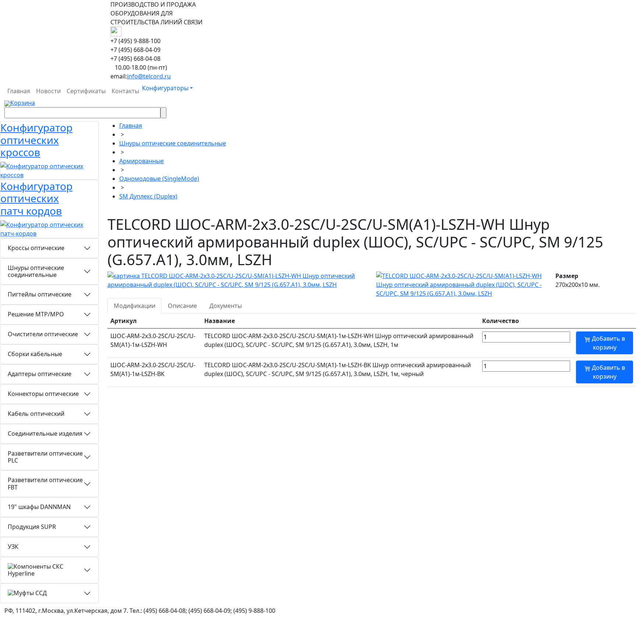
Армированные (141, 161)
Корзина (22, 103)
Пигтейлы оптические (39, 294)
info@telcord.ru (149, 76)
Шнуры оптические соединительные (36, 271)
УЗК (13, 546)
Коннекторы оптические (43, 394)
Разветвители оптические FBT (45, 483)
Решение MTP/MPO (36, 314)
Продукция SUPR (32, 527)
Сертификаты (86, 91)
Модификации (134, 306)
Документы (225, 306)
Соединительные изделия (45, 433)
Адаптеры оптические (39, 374)
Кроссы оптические (36, 248)
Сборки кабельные (35, 354)
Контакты (125, 91)
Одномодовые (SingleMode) (159, 179)
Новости (48, 91)
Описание (182, 306)
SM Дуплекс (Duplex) (148, 196)
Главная (18, 91)
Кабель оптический (36, 414)
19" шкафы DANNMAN (39, 507)
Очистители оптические (43, 334)
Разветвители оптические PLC (45, 456)
